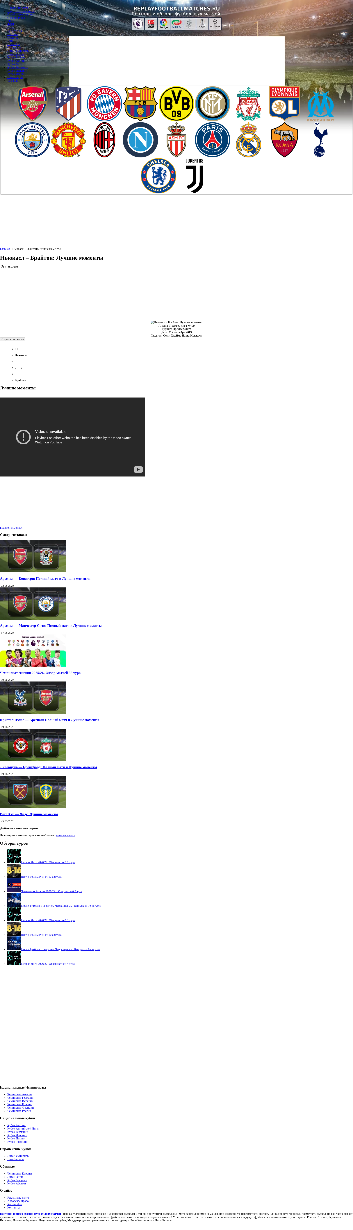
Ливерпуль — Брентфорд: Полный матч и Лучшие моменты (48, 767)
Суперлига (14, 47)
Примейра (13, 44)
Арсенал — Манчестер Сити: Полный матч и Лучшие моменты (51, 625)
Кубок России (16, 57)
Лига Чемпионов (18, 50)
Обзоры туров (16, 17)
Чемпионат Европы (19, 1173)
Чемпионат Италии (19, 1104)
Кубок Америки (17, 1180)
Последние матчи (18, 7)
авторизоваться (65, 835)
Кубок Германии (17, 67)
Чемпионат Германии (20, 1097)
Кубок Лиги (14, 64)
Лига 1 (11, 40)
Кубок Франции (17, 1141)
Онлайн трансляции (20, 14)
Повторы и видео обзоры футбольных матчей (30, 1213)
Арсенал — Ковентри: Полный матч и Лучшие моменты (45, 578)
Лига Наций (15, 77)
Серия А (12, 37)
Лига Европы (15, 54)
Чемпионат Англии (19, 1094)
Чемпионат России (19, 1110)
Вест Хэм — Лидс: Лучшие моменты (29, 814)
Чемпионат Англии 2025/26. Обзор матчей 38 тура (40, 673)
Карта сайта (14, 1204)
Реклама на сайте (18, 1197)
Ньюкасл (16, 527)
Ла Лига (12, 34)
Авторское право (18, 1200)
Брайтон (5, 527)
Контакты (13, 1207)
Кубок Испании (17, 70)
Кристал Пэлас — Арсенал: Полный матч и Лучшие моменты (49, 720)
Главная (5, 248)
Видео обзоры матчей (21, 11)
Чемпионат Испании (20, 1101)
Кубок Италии (16, 73)
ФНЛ (10, 24)
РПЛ (10, 21)
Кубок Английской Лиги (23, 1128)
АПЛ (10, 27)
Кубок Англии (16, 60)
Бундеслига (14, 31)
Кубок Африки (16, 1183)
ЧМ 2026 (12, 80)
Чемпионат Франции (20, 1107)
